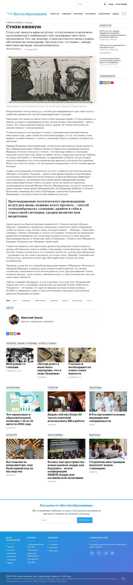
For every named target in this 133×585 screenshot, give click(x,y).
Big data (31, 561)
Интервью (90, 14)
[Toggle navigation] (124, 14)
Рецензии (11, 559)
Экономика (33, 549)
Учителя (113, 39)
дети (15, 300)
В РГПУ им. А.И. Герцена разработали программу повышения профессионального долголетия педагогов (113, 33)
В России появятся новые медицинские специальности (107, 417)
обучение (54, 300)
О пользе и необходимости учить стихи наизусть (79, 368)
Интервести (33, 558)
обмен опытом (40, 300)
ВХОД (111, 4)
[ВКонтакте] (7, 333)
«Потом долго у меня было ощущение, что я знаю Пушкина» (49, 368)
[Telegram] (14, 333)
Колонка (28, 22)
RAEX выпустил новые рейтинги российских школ (113, 46)
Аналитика (104, 14)
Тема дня (66, 14)
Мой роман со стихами (16, 365)
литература (25, 300)
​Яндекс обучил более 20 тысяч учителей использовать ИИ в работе (66, 417)
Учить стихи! (14, 22)
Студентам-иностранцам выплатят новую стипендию (107, 465)
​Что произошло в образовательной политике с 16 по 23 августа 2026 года (19, 419)
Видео (116, 14)
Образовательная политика (35, 545)
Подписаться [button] (85, 520)
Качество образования (32, 554)
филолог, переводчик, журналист (37, 321)
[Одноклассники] (11, 333)
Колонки (78, 14)
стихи (89, 300)
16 (21, 370)
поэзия (65, 300)
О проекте (53, 544)
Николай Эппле (13, 49)
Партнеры (53, 550)
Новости (54, 14)
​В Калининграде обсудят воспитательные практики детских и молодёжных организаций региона (110, 61)
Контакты (53, 547)
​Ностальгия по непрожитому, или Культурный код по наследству (19, 466)
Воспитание (115, 67)
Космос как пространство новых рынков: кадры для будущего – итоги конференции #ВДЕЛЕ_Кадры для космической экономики (66, 469)
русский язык (77, 300)
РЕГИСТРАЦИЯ (121, 4)
